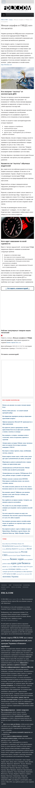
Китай (29, 548)
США (5, 555)
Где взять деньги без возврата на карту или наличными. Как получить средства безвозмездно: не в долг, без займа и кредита (17, 515)
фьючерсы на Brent (22, 571)
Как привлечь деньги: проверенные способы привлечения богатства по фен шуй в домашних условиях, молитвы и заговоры (16, 430)
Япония (4, 559)
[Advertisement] (17, 310)
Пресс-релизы (16, 587)
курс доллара (9, 566)
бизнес (8, 559)
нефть (15, 566)
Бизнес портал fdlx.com (13, 342)
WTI (23, 543)
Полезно (25, 587)
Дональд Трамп (11, 549)
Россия (24, 551)
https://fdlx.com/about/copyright (9, 620)
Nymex (20, 544)
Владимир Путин (18, 546)
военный (26, 559)
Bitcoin (3, 543)
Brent (7, 543)
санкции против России (9, 571)
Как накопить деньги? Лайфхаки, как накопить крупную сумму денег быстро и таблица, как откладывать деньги (16, 494)
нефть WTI (26, 566)
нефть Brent (20, 566)
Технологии (17, 585)
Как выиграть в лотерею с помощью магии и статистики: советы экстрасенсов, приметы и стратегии (15, 437)
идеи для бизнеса (20, 563)
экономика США (28, 574)
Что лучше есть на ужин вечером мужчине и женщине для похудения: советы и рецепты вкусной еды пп (17, 508)
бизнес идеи (17, 559)
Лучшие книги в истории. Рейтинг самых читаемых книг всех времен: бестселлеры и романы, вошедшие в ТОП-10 (17, 445)
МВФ (19, 552)
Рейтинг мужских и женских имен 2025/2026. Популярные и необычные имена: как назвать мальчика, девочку (15, 481)
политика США (24, 569)
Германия (25, 546)
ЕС (17, 549)
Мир (10, 585)
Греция (30, 546)
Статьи (3, 589)
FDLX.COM (7, 593)
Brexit (10, 543)
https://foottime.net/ (6, 64)
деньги (30, 559)
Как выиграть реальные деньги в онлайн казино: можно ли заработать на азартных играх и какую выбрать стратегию (16, 523)
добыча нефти (6, 563)
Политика (26, 585)
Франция (28, 555)
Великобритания (7, 546)
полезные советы (14, 569)
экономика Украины (10, 576)
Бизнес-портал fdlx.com (14, 599)
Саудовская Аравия (12, 555)
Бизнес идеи (5, 587)
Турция (18, 555)
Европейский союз (22, 549)
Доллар (4, 549)
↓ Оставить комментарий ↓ (17, 288)
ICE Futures (14, 544)
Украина (23, 555)
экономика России (20, 574)
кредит (4, 566)
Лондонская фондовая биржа (10, 552)
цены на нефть (11, 574)
